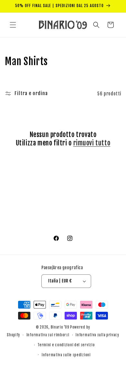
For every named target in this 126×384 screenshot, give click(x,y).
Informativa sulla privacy (97, 335)
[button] (13, 25)
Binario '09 (60, 327)
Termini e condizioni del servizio (66, 345)
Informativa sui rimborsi (47, 335)
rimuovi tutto (91, 143)
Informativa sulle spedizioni (66, 355)
